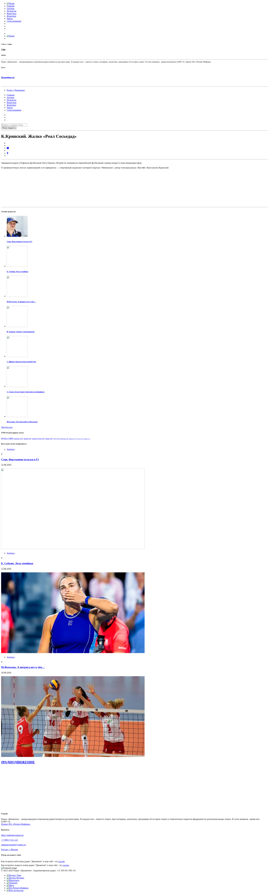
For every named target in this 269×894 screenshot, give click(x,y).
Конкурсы (11, 13)
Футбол (7, 438)
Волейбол (86, 438)
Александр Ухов (38, 438)
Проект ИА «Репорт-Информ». (16, 824)
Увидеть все (6, 427)
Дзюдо (56, 438)
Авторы (10, 8)
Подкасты (11, 11)
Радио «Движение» (16, 90)
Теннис (49, 438)
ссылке (61, 861)
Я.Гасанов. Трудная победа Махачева (22, 422)
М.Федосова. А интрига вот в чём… (21, 302)
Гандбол (79, 438)
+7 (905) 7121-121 (9, 840)
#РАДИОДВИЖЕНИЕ (18, 762)
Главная (10, 6)
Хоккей (27, 438)
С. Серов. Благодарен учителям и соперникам (25, 392)
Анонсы (11, 449)
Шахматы (72, 438)
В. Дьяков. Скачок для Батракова (21, 332)
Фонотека (11, 16)
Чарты (10, 18)
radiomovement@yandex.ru (13, 845)
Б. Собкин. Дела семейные (17, 271)
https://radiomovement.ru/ (12, 835)
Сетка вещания (14, 21)
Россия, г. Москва (9, 849)
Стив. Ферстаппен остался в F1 (19, 241)
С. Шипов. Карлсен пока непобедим (21, 362)
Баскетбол (18, 438)
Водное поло (64, 438)
